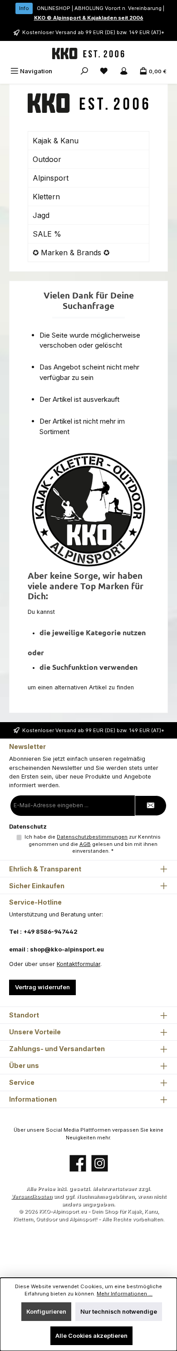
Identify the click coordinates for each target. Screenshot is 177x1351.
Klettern (46, 196)
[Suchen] (84, 71)
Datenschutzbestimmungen (92, 837)
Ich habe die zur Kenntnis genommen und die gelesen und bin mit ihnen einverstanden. (93, 844)
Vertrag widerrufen (42, 987)
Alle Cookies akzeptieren (91, 1335)
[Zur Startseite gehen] (88, 54)
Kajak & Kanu (56, 140)
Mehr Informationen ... (124, 1293)
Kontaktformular (78, 964)
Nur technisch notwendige (118, 1311)
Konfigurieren (46, 1311)
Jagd (41, 215)
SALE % (47, 233)
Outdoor (47, 159)
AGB (85, 844)
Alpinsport (51, 177)
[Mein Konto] (124, 71)
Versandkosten (31, 1196)
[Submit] (151, 805)
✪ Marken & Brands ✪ (71, 252)
